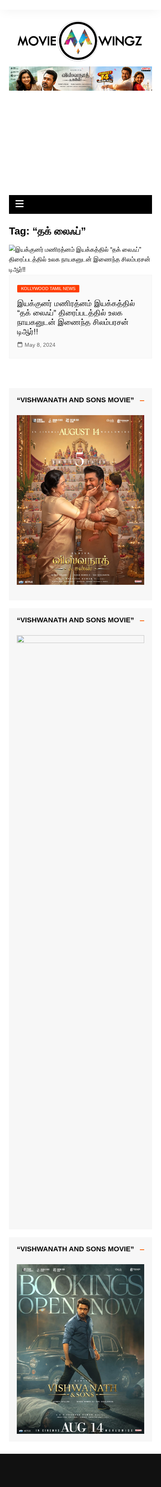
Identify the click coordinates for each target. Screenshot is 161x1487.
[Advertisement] (80, 140)
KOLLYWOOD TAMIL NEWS (48, 288)
